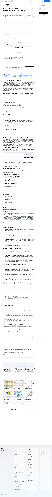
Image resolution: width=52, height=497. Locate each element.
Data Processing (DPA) (31, 462)
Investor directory (9, 403)
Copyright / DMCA (30, 461)
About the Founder (30, 480)
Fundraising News (17, 486)
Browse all (29, 482)
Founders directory (15, 403)
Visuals (22, 4)
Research (16, 476)
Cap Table (9, 6)
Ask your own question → (6, 354)
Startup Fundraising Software (19, 481)
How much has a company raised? (19, 473)
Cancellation (29, 457)
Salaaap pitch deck (6, 72)
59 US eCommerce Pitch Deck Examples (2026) (24, 76)
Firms (15, 467)
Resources (26, 1)
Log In (42, 1)
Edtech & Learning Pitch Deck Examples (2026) (24, 77)
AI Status (29, 477)
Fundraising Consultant (18, 484)
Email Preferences (30, 465)
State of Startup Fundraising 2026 (16, 411)
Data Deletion (30, 472)
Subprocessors (30, 464)
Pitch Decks (10, 4)
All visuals (16, 461)
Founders (16, 469)
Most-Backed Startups (29, 411)
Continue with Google (19, 47)
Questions (25, 4)
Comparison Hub (21, 403)
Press (28, 478)
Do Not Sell (29, 470)
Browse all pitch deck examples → (29, 66)
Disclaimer (29, 454)
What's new (29, 483)
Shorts (16, 4)
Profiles (19, 4)
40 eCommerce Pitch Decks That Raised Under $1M (10, 76)
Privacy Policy (30, 451)
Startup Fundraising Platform (19, 489)
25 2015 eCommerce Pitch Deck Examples (9, 77)
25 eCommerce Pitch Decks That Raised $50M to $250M (25, 75)
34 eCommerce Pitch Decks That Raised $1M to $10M (10, 75)
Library (4, 4)
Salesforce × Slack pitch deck (22, 72)
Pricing (30, 1)
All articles (5, 403)
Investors (16, 464)
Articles (7, 4)
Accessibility (29, 467)
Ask (28, 4)
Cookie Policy (30, 456)
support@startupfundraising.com (45, 452)
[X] (1, 451)
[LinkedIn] (3, 451)
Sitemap (29, 469)
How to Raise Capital (18, 478)
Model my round (28, 157)
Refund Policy (30, 459)
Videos (14, 4)
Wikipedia (17, 289)
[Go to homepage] (8, 1)
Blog (15, 462)
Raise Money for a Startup (19, 479)
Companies (16, 470)
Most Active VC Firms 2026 (29, 410)
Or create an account (19, 50)
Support (29, 475)
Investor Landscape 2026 (14, 410)
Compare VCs (17, 465)
